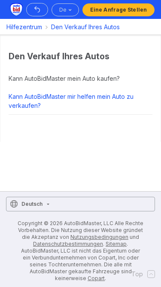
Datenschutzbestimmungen (68, 244)
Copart (96, 278)
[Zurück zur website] (37, 9)
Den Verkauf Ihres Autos (85, 27)
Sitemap (116, 244)
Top (137, 274)
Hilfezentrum (24, 27)
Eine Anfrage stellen (118, 9)
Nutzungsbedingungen (99, 237)
